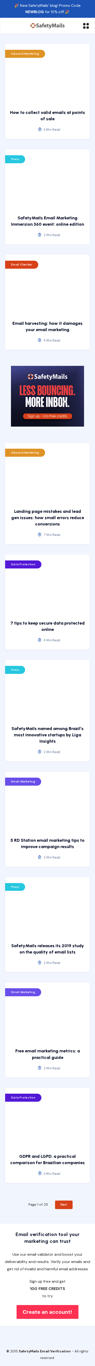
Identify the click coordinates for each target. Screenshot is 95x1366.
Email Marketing (23, 781)
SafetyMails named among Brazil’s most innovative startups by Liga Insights (47, 735)
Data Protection (23, 564)
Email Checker (21, 264)
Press (15, 159)
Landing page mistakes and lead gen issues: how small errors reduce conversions (47, 518)
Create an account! (48, 1311)
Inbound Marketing (25, 53)
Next (63, 1204)
